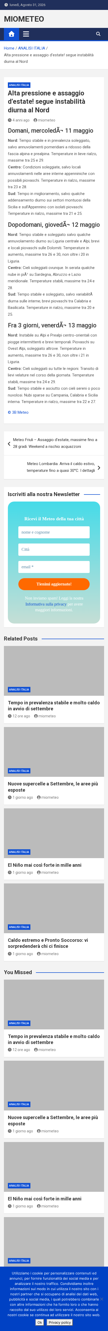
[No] (101, 1299)
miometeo (46, 120)
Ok (39, 1322)
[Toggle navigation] (26, 34)
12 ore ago (21, 716)
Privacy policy (60, 1322)
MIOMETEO (24, 18)
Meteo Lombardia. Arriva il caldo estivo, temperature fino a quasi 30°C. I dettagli (61, 467)
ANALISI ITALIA (19, 85)
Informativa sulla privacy (46, 604)
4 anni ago (21, 120)
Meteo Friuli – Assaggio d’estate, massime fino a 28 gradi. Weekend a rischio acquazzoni (55, 443)
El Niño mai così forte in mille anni (45, 865)
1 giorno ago (23, 797)
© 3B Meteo (18, 412)
